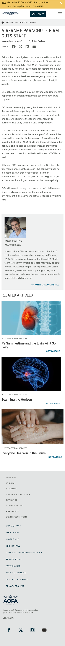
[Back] (3, 22)
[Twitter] (21, 630)
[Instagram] (32, 630)
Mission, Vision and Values (18, 494)
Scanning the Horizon (17, 399)
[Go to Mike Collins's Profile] (15, 237)
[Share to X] (20, 47)
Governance (11, 500)
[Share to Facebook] (14, 47)
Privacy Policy (14, 559)
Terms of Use (13, 546)
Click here (38, 6)
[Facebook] (9, 630)
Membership (11, 489)
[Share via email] (34, 47)
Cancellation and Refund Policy (24, 552)
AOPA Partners (12, 511)
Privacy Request (15, 586)
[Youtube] (44, 630)
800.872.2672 (8, 618)
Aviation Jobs (13, 566)
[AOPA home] (10, 14)
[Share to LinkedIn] (27, 47)
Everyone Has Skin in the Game (24, 453)
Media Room (12, 532)
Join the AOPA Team (14, 506)
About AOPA (11, 478)
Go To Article (53, 351)
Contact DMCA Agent (17, 579)
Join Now (38, 13)
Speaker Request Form (16, 517)
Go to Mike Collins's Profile (45, 285)
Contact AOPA (13, 526)
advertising (12, 539)
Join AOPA (10, 483)
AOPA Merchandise (16, 573)
